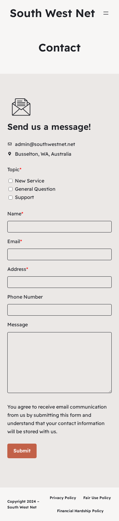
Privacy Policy (63, 497)
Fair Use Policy (97, 497)
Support (24, 197)
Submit (22, 451)
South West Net (52, 13)
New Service (29, 181)
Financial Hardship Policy (80, 511)
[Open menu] (106, 13)
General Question (35, 189)
